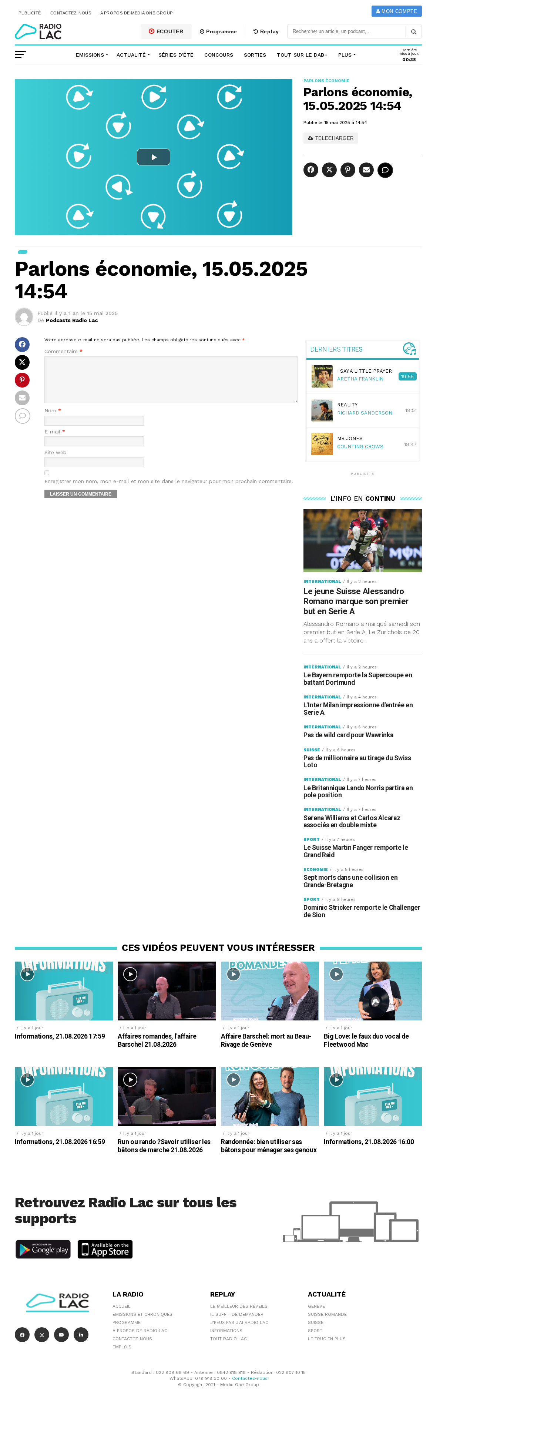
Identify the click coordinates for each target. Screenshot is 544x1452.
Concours (218, 55)
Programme (220, 31)
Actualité (131, 55)
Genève (316, 1306)
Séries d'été (176, 55)
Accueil (122, 1306)
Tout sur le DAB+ (302, 55)
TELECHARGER (333, 138)
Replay (268, 31)
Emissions (90, 55)
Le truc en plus (327, 1338)
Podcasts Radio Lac (72, 320)
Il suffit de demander (236, 1314)
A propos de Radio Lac (140, 1330)
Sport (315, 1330)
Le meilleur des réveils (239, 1306)
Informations (226, 1330)
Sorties (255, 55)
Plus (345, 55)
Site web (55, 452)
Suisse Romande (327, 1314)
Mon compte (398, 11)
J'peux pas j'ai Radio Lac (239, 1322)
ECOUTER (169, 31)
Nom (52, 410)
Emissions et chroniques (142, 1314)
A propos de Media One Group (136, 13)
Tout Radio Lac (228, 1338)
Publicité (30, 13)
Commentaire (63, 351)
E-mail (54, 432)
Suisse (315, 1322)
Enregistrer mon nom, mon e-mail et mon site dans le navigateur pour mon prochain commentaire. (168, 481)
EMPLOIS (122, 1346)
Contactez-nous (70, 13)
